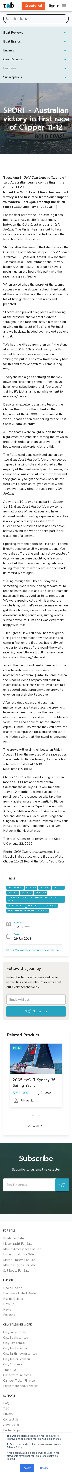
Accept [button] (27, 1468)
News (7, 1309)
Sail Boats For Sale (16, 1271)
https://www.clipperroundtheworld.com (34, 950)
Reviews (9, 1315)
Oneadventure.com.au (18, 1375)
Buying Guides (13, 1299)
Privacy (8, 1414)
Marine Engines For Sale (19, 1265)
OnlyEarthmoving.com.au (20, 1354)
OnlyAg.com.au (13, 1364)
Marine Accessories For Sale (22, 1249)
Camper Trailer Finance (19, 1381)
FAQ (6, 1403)
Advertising (11, 1425)
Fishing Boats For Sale (18, 1254)
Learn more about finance (20, 1386)
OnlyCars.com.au (14, 1343)
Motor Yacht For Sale (17, 1244)
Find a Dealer (12, 1288)
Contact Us (10, 1419)
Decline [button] (44, 1468)
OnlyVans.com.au (14, 1332)
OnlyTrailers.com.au (16, 1359)
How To (9, 1304)
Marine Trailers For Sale (19, 1260)
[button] (36, 32)
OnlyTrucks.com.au (15, 1348)
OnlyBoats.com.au (15, 1338)
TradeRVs (10, 1370)
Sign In (53, 5)
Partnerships (11, 1430)
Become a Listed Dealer (20, 1293)
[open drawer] (64, 6)
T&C (6, 1409)
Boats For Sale (13, 1238)
